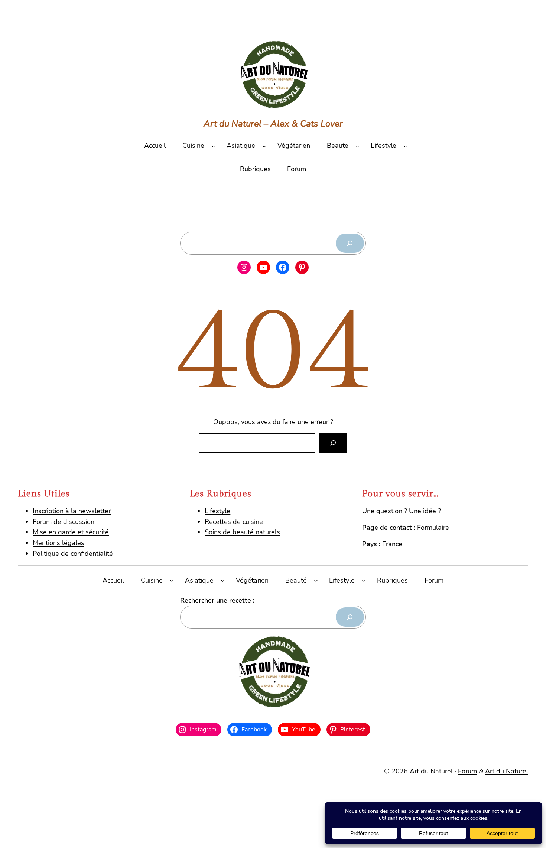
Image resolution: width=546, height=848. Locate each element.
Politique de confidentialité (73, 553)
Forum (467, 771)
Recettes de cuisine (234, 521)
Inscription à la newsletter (72, 510)
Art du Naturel (506, 771)
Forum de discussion (63, 521)
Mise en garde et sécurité (71, 532)
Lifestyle (217, 510)
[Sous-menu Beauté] (357, 146)
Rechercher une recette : (217, 600)
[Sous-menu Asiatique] (264, 146)
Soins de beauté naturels (242, 532)
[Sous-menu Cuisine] (213, 146)
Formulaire (433, 527)
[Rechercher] (350, 243)
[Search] (333, 443)
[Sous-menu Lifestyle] (405, 146)
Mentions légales (58, 542)
